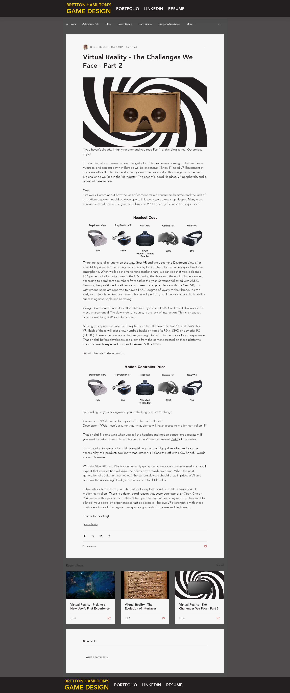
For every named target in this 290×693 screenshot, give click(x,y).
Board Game (125, 24)
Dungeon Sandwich (169, 24)
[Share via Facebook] (84, 535)
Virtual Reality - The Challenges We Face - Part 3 (199, 606)
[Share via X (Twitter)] (92, 535)
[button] (219, 24)
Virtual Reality (91, 524)
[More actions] (205, 47)
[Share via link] (109, 535)
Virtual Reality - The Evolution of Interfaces (140, 606)
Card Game (145, 24)
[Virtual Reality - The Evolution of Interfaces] (145, 585)
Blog (108, 24)
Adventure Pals (90, 24)
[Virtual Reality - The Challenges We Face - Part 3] (199, 585)
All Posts (71, 24)
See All (220, 564)
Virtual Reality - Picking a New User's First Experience (90, 606)
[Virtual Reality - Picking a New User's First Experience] (90, 585)
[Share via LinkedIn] (101, 535)
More (189, 24)
